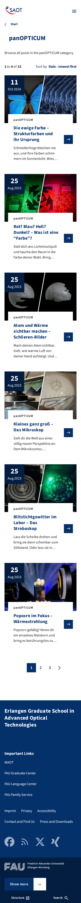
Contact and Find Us (19, 821)
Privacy (26, 810)
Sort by (41, 66)
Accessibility (46, 810)
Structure (17, 898)
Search (58, 898)
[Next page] (58, 667)
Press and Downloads (56, 821)
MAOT (9, 762)
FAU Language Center (20, 783)
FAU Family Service (18, 794)
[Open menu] (74, 11)
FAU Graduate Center (20, 773)
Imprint (10, 810)
